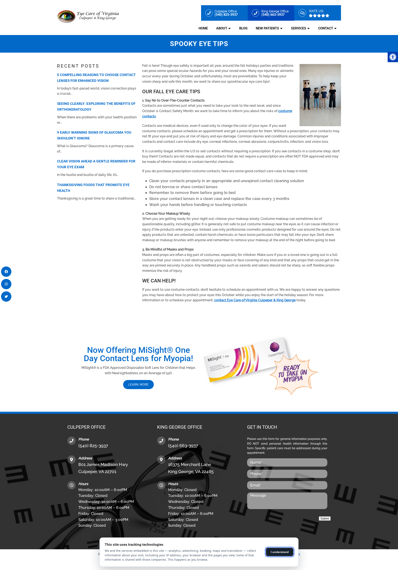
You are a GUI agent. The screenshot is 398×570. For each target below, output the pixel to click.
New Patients (267, 28)
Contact (325, 28)
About (221, 28)
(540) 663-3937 (183, 445)
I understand (280, 552)
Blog (243, 28)
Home (203, 28)
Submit (324, 518)
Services (298, 28)
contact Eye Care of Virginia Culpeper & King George (255, 300)
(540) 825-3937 (93, 445)
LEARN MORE (138, 384)
